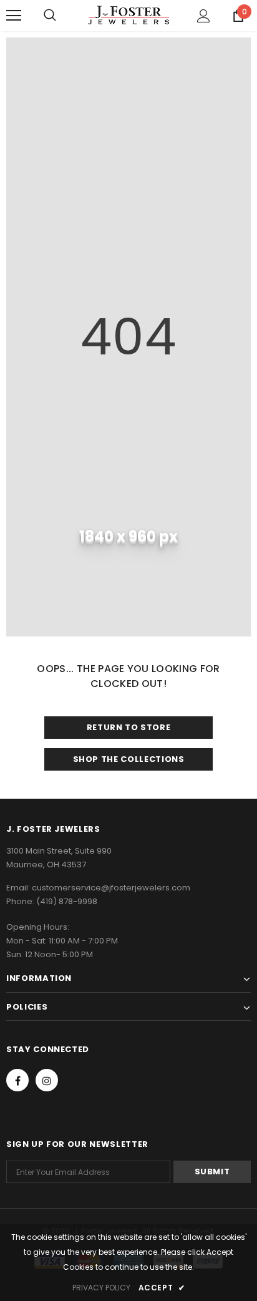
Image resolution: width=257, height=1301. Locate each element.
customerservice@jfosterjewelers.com (111, 888)
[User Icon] (203, 15)
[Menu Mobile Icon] (13, 15)
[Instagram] (47, 1080)
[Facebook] (17, 1080)
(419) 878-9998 (66, 901)
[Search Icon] (50, 15)
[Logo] (128, 14)
